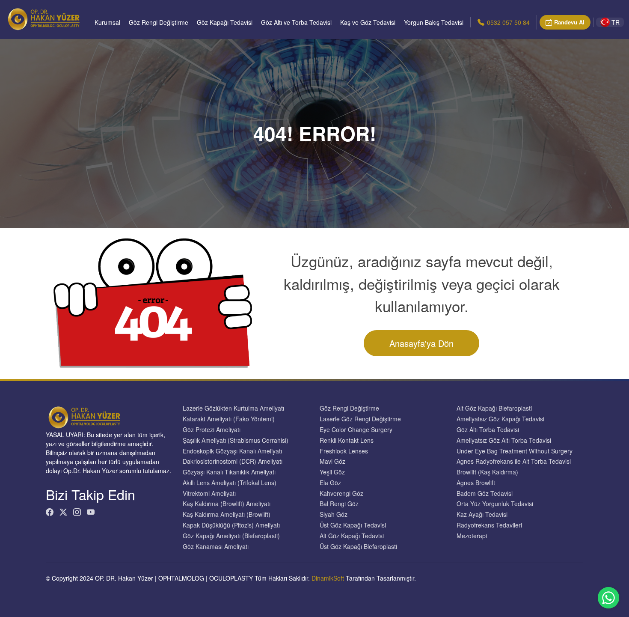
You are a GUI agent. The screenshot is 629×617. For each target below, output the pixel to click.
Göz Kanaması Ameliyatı (216, 546)
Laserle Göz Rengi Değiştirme (360, 419)
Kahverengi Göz (341, 493)
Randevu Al (569, 22)
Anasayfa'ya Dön (421, 343)
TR (615, 22)
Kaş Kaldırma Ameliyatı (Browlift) (226, 514)
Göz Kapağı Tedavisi (224, 22)
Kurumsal (107, 22)
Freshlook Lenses (344, 451)
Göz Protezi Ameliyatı (211, 429)
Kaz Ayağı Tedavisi (482, 514)
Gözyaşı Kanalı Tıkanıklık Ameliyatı (229, 472)
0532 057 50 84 (508, 22)
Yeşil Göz (332, 472)
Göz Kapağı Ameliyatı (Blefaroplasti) (231, 536)
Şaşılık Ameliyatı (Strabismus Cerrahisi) (235, 440)
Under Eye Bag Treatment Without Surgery (515, 451)
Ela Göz (330, 482)
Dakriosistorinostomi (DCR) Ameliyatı (232, 461)
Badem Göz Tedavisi (485, 493)
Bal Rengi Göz (339, 503)
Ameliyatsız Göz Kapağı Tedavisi (500, 419)
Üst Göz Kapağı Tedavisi (353, 525)
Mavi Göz (332, 461)
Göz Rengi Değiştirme (158, 22)
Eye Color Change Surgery (356, 429)
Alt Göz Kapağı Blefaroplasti (494, 408)
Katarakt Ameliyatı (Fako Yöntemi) (229, 419)
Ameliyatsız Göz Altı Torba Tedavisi (504, 440)
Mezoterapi (472, 536)
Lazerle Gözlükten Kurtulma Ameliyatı (233, 408)
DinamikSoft (328, 578)
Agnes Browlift (476, 482)
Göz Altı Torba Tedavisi (488, 429)
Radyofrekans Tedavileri (489, 525)
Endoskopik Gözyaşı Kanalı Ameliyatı (232, 451)
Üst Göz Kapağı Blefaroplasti (358, 546)
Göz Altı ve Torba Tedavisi (296, 22)
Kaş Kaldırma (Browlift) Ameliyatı (226, 503)
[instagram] (77, 512)
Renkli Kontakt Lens (347, 440)
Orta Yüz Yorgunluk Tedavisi (495, 503)
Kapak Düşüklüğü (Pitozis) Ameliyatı (231, 525)
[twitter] (63, 512)
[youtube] (91, 512)
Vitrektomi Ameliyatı (209, 493)
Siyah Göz (333, 514)
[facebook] (49, 512)
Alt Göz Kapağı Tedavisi (352, 536)
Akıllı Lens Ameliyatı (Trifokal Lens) (229, 482)
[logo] (43, 19)
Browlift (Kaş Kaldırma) (487, 472)
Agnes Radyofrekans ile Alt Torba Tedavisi (514, 461)
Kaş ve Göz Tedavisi (367, 22)
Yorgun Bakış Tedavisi (433, 22)
